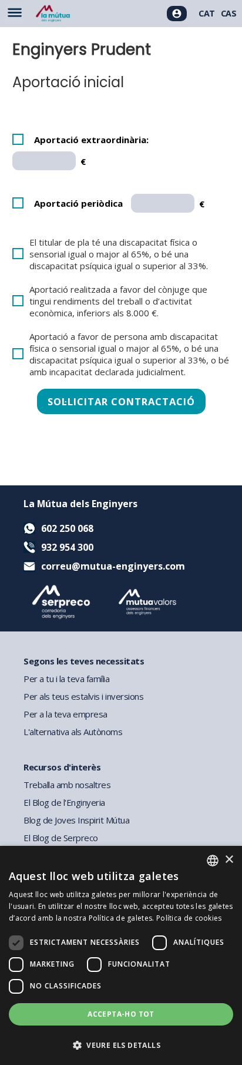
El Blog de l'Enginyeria (64, 802)
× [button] (228, 859)
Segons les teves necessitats (83, 661)
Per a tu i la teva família (66, 678)
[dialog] (121, 955)
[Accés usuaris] (177, 13)
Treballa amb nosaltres (66, 785)
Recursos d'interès (61, 767)
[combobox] (213, 860)
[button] (121, 1044)
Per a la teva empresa (65, 714)
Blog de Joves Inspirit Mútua (76, 820)
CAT (207, 13)
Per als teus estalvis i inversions (83, 696)
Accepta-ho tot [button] (121, 1014)
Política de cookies (189, 918)
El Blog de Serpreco (60, 838)
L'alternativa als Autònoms (72, 731)
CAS (229, 13)
